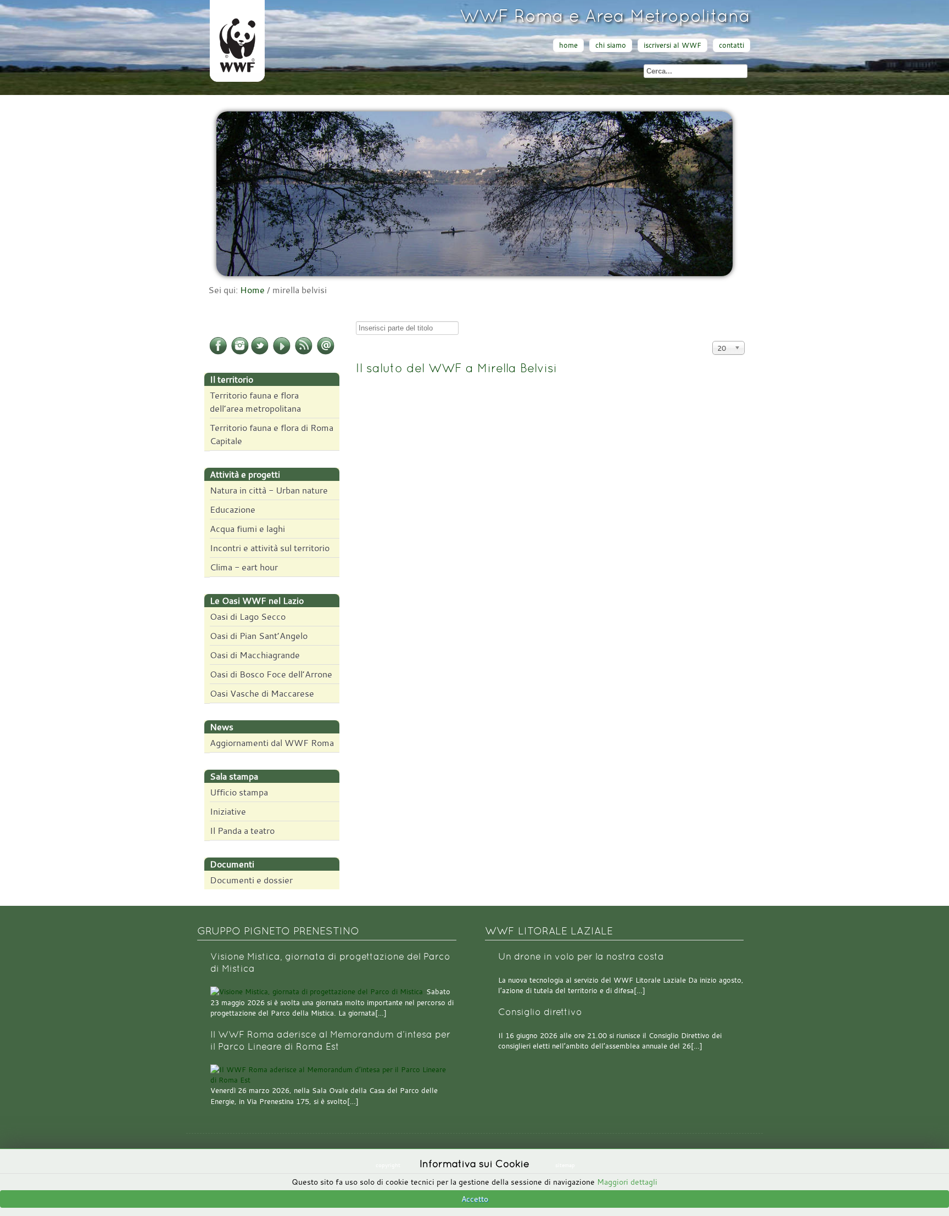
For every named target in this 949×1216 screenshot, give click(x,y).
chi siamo (610, 45)
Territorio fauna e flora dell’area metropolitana (255, 401)
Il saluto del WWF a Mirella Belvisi (456, 368)
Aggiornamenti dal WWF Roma (272, 743)
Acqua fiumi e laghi (247, 529)
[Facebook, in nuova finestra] (218, 352)
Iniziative (228, 811)
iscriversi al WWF (672, 45)
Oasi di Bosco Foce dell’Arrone (271, 674)
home (568, 45)
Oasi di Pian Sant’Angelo (259, 636)
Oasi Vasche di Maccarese (262, 693)
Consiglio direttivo (540, 1012)
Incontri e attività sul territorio (270, 548)
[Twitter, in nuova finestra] (260, 352)
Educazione (232, 509)
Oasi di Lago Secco (248, 616)
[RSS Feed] (304, 352)
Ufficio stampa (239, 792)
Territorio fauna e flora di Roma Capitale (271, 434)
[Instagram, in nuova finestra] (240, 352)
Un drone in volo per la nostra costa (581, 956)
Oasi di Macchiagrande (255, 655)
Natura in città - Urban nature (269, 490)
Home (252, 290)
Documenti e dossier (251, 880)
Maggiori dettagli (627, 1181)
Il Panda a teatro (242, 831)
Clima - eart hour (244, 567)
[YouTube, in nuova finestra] (282, 352)
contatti (731, 45)
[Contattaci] (326, 352)
